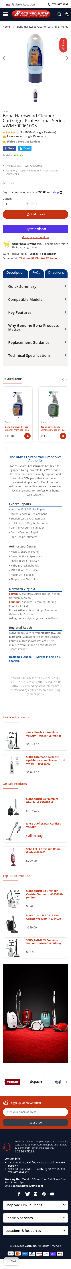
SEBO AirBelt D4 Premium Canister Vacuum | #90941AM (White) (45, 894)
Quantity (7, 198)
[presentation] (63, 379)
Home (6, 26)
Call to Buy (34, 835)
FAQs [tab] (36, 272)
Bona (5, 111)
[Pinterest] (44, 1194)
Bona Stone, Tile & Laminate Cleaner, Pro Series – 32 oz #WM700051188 (52, 428)
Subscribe (35, 1122)
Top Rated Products (16, 876)
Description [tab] (15, 272)
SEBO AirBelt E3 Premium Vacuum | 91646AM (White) (43, 734)
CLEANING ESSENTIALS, (34, 170)
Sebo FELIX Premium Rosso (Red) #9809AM (43, 850)
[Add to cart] (27, 436)
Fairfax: (13, 593)
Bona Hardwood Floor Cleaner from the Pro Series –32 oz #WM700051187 (16, 428)
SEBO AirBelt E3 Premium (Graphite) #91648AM (42, 800)
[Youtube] (52, 1194)
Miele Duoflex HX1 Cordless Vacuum (43, 825)
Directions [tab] (56, 272)
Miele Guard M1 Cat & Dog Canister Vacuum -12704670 (43, 917)
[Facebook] (19, 1194)
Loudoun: (15, 602)
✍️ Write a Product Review (21, 141)
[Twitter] (27, 1194)
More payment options (35, 237)
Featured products (16, 717)
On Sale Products (15, 784)
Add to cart (38, 214)
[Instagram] (35, 1194)
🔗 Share (63, 45)
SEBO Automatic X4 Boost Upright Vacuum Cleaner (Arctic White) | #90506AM (46, 760)
